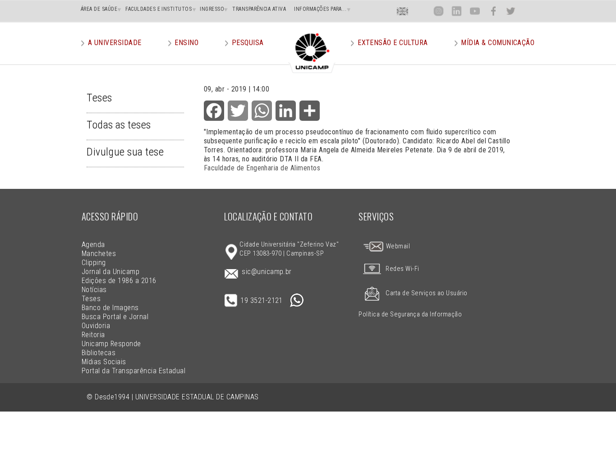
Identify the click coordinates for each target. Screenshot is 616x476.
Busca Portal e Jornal (115, 316)
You (474, 11)
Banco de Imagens (110, 307)
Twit (511, 11)
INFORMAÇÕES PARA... (320, 9)
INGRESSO (212, 9)
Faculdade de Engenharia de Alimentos (262, 168)
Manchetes (99, 253)
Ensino (186, 42)
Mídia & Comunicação (497, 42)
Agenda (93, 244)
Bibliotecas (98, 352)
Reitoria (93, 334)
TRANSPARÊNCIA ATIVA (259, 9)
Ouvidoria (96, 325)
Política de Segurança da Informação (410, 314)
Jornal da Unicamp (110, 271)
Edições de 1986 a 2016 (119, 280)
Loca (420, 11)
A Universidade (115, 42)
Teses (99, 98)
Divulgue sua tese (125, 152)
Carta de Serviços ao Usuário (426, 293)
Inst (438, 11)
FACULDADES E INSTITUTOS (158, 9)
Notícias (94, 289)
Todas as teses (119, 125)
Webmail (397, 246)
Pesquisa (248, 42)
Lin (456, 11)
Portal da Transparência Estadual (133, 370)
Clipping (94, 262)
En (402, 11)
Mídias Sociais (104, 361)
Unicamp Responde (111, 343)
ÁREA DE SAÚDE (99, 9)
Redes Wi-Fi (402, 269)
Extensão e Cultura (393, 42)
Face (493, 11)
